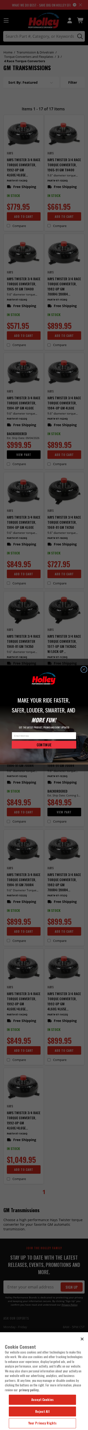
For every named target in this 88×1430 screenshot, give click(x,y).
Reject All (42, 1411)
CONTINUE (44, 744)
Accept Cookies (42, 1399)
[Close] (82, 1339)
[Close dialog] (84, 670)
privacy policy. (29, 1389)
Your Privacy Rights (42, 1423)
